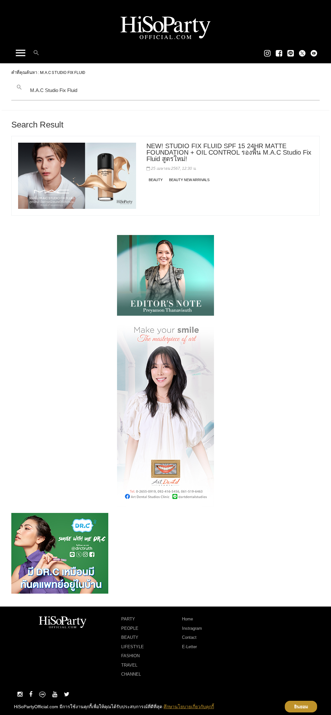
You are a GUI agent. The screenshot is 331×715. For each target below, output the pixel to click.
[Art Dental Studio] (165, 413)
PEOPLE (129, 628)
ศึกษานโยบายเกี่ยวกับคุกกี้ (189, 706)
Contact (189, 637)
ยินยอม (301, 706)
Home (187, 619)
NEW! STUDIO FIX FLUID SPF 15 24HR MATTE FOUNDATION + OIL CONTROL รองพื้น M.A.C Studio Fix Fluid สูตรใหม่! (228, 152)
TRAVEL (129, 665)
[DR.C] (59, 553)
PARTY (128, 619)
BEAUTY (156, 180)
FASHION (130, 655)
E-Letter (189, 646)
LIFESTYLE (132, 646)
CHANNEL (131, 674)
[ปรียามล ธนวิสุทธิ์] (165, 275)
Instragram (192, 628)
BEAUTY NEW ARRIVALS (189, 180)
